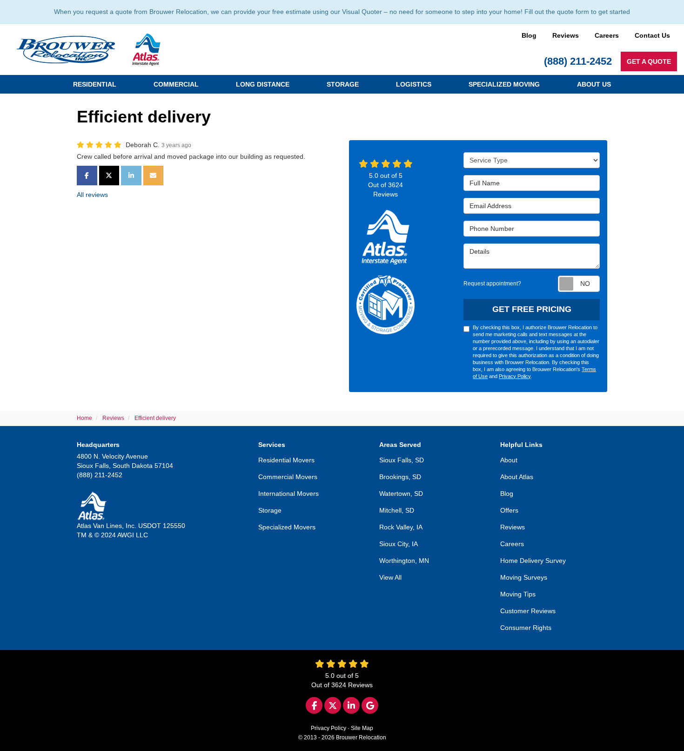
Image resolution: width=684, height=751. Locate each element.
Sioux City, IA (398, 544)
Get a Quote (649, 61)
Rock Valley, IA (400, 527)
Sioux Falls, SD (401, 460)
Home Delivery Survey (533, 560)
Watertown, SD (401, 493)
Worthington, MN (404, 560)
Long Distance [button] (262, 84)
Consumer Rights (525, 627)
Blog (529, 35)
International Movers (288, 493)
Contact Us (652, 35)
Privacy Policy (514, 376)
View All (390, 577)
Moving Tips (518, 594)
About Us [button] (594, 84)
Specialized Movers (286, 527)
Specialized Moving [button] (504, 84)
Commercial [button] (176, 84)
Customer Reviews (528, 611)
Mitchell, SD (396, 510)
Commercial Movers (287, 476)
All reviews (92, 194)
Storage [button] (343, 84)
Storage (270, 510)
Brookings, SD (400, 476)
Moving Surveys (523, 577)
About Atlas (516, 476)
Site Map (362, 728)
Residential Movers (286, 460)
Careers (607, 35)
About (508, 460)
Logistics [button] (413, 84)
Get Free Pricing (531, 309)
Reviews (565, 35)
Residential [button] (94, 84)
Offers (509, 510)
